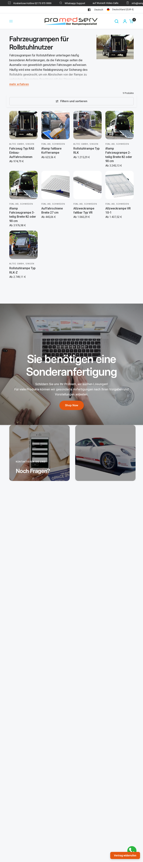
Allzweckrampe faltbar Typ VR (83, 210)
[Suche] (116, 21)
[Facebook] (89, 9)
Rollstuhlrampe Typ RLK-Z (22, 270)
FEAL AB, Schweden (53, 144)
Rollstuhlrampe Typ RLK (86, 150)
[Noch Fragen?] (39, 453)
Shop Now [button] (71, 405)
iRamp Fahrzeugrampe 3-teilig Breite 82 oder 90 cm (22, 215)
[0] (130, 21)
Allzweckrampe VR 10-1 (118, 210)
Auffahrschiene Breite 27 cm (52, 210)
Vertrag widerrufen (125, 855)
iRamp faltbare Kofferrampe (51, 150)
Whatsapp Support (66, 3)
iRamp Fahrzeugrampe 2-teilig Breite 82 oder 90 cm (118, 155)
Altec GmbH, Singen (21, 144)
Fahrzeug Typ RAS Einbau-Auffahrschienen (21, 153)
